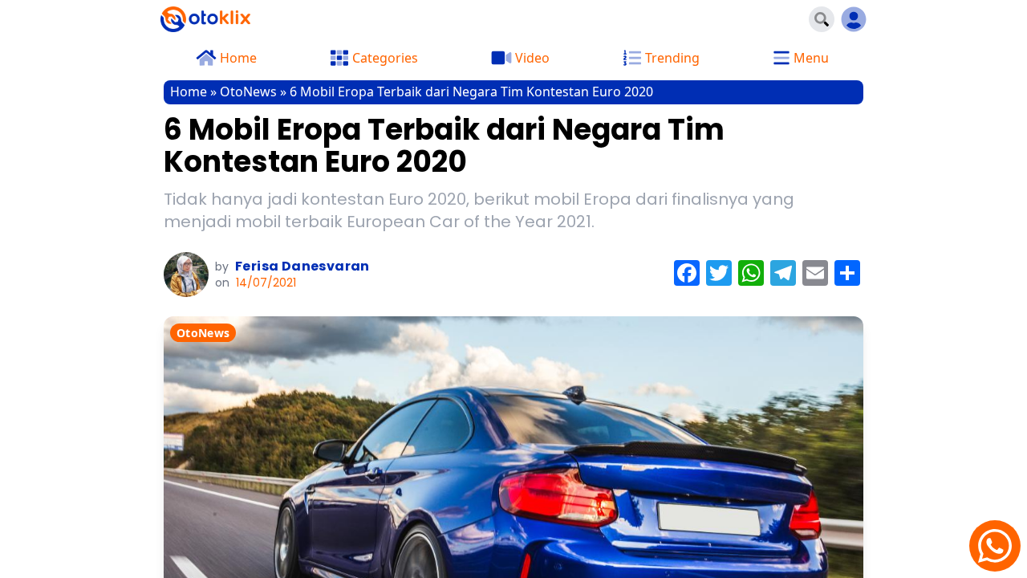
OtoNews (248, 91)
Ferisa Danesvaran (302, 266)
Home (188, 91)
